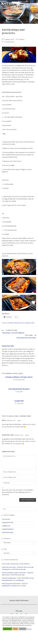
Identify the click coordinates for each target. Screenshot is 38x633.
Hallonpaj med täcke (7, 523)
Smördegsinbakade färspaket (19, 389)
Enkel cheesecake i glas (19, 569)
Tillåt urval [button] (22, 629)
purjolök (28, 323)
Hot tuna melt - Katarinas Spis (10, 564)
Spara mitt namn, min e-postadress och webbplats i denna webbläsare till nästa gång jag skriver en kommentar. (17, 492)
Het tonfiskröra (25, 564)
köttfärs (10, 323)
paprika (15, 323)
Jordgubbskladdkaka (7, 529)
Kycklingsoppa (20, 580)
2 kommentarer (9, 42)
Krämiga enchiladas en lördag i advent (19, 377)
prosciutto (21, 323)
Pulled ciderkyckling (7, 532)
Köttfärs (21, 39)
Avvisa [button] (15, 629)
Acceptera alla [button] (7, 629)
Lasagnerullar (19, 401)
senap (32, 323)
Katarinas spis (8, 346)
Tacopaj (23, 586)
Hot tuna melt (6, 519)
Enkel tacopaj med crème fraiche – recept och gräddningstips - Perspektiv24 (15, 585)
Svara (19, 420)
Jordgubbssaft (6, 526)
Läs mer (29, 629)
